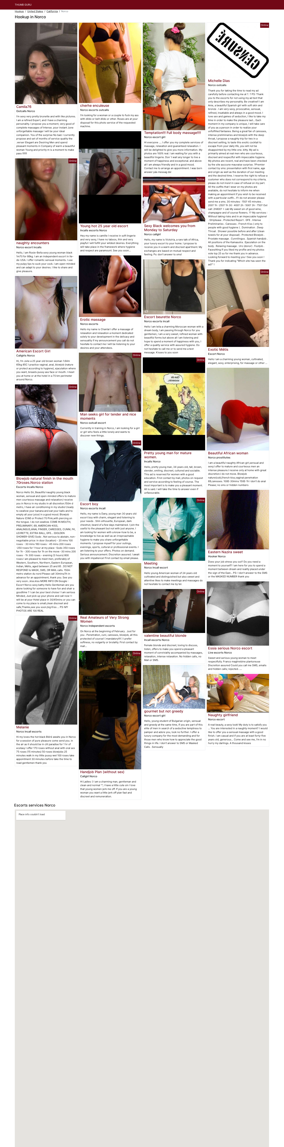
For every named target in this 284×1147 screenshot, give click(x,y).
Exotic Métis (218, 349)
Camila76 (23, 107)
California (52, 11)
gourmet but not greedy (163, 711)
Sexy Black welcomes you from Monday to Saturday (169, 228)
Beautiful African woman (228, 453)
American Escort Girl (33, 351)
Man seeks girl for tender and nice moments (108, 416)
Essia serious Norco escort (230, 648)
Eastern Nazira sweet (225, 552)
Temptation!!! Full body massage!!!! (172, 133)
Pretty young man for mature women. (167, 455)
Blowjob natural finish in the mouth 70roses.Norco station (44, 480)
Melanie (22, 727)
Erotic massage (93, 319)
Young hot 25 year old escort (104, 226)
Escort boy (89, 504)
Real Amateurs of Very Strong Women (104, 619)
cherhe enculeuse (94, 105)
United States (35, 11)
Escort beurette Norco (162, 317)
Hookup (19, 11)
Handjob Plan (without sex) (102, 772)
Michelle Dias (219, 81)
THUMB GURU (23, 4)
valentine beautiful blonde (165, 635)
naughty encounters (32, 243)
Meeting (150, 563)
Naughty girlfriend (223, 715)
